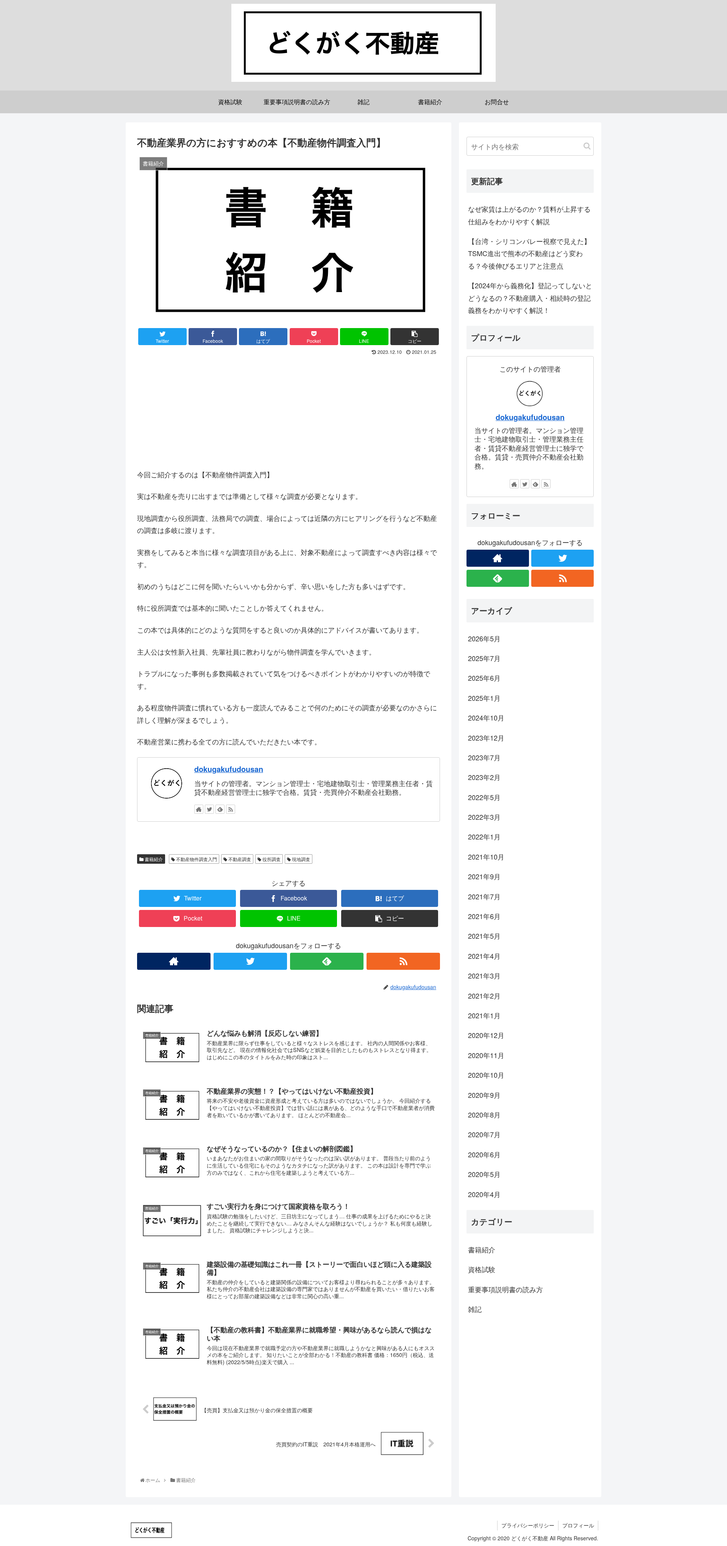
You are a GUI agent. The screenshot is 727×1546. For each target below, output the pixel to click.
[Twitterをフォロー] (209, 809)
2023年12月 (486, 738)
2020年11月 (486, 1055)
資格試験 (481, 1269)
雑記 (475, 1309)
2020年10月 (486, 1075)
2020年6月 (484, 1154)
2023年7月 (484, 757)
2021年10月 (486, 856)
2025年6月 (484, 678)
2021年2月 (484, 995)
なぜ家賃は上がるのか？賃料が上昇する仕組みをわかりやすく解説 (529, 215)
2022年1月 (484, 837)
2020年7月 (484, 1135)
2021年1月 (484, 1015)
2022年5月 (484, 797)
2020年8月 (484, 1114)
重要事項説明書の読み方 (505, 1289)
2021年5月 (484, 936)
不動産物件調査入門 (196, 859)
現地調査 (300, 859)
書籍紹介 (153, 859)
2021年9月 (484, 876)
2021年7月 (484, 896)
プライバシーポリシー (527, 1525)
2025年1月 (484, 698)
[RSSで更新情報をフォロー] (230, 809)
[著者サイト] (198, 809)
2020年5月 (484, 1174)
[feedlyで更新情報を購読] (220, 809)
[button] (587, 146)
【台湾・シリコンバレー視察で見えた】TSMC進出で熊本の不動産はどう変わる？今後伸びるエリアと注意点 (529, 253)
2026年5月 (484, 638)
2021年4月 (484, 956)
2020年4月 (484, 1194)
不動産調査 (239, 859)
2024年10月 (486, 717)
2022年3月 (484, 817)
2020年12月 (486, 1035)
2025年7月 (484, 658)
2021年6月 (484, 916)
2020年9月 (484, 1095)
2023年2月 (484, 777)
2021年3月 (484, 975)
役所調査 (271, 859)
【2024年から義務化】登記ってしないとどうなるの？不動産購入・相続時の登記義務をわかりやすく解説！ (530, 297)
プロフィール (578, 1525)
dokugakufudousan (228, 769)
